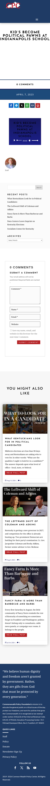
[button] (37, 19)
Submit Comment (29, 342)
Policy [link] (6, 741)
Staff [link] (5, 736)
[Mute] (30, 140)
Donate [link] (6, 746)
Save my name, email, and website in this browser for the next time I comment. (23, 333)
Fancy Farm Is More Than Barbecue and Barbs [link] (25, 605)
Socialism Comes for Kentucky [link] (20, 229)
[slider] (34, 140)
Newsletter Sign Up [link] (12, 751)
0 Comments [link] (25, 84)
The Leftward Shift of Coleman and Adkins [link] (25, 524)
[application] (24, 140)
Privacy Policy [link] (10, 756)
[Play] (14, 140)
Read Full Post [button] (16, 473)
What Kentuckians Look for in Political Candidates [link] (25, 443)
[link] (13, 8)
